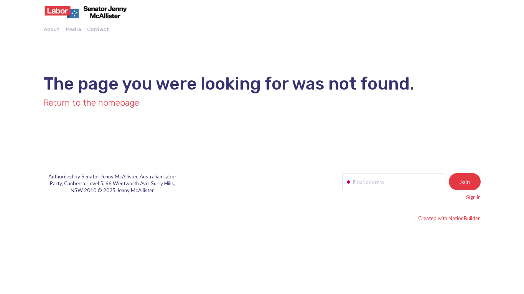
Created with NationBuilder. (449, 218)
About (51, 29)
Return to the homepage (91, 103)
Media (73, 29)
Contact (98, 29)
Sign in (473, 197)
